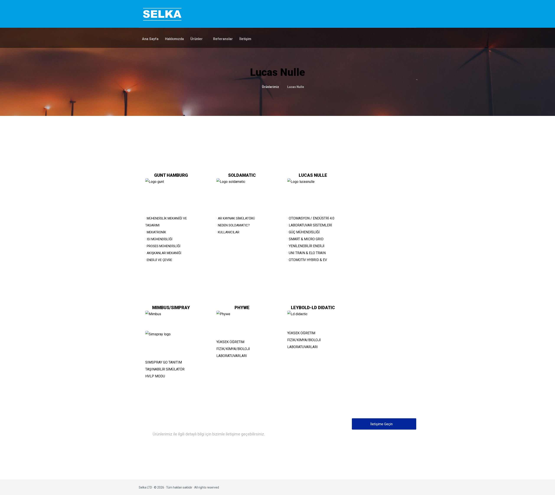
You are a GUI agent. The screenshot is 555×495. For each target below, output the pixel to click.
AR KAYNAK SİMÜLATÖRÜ (236, 218)
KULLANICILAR (228, 232)
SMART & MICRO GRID (306, 239)
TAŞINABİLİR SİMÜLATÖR (164, 369)
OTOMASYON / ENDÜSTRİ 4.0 (311, 218)
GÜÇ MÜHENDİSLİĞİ (304, 232)
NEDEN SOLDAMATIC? (234, 225)
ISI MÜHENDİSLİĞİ (159, 239)
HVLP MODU (155, 376)
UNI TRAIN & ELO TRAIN (307, 253)
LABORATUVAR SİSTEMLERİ (310, 225)
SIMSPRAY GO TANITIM (163, 362)
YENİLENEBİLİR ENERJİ (306, 246)
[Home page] (252, 87)
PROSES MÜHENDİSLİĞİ (163, 246)
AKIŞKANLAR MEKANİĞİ (164, 253)
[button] (384, 424)
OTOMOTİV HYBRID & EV (308, 260)
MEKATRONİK (156, 232)
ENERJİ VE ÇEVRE (159, 260)
